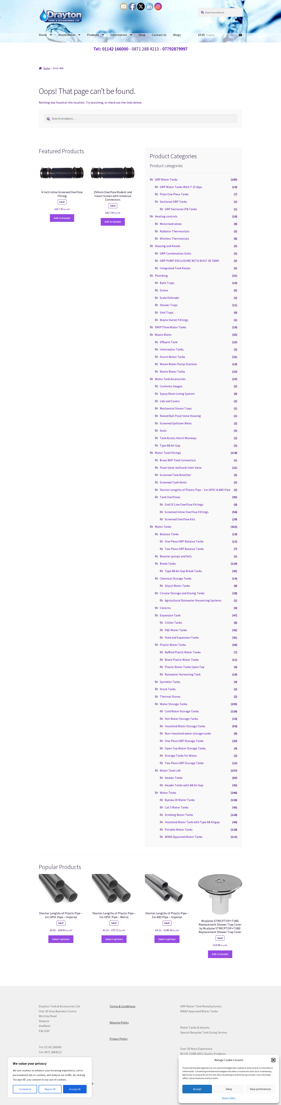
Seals (163, 430)
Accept (197, 1089)
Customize (25, 1089)
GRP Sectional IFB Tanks (181, 209)
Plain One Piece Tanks (174, 194)
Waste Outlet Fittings (174, 320)
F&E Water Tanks (176, 630)
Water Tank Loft (170, 770)
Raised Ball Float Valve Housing (180, 416)
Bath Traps (167, 283)
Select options (61, 939)
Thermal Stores (170, 696)
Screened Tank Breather (175, 475)
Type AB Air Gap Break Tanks (183, 571)
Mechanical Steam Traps (176, 408)
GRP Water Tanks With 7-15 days (181, 187)
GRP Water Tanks (166, 179)
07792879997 (175, 49)
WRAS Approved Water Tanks (183, 837)
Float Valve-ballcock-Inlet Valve (180, 467)
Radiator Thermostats (174, 231)
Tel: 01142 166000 (110, 49)
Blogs (177, 35)
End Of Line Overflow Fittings (184, 504)
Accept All (74, 1089)
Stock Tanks (168, 689)
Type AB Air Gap (170, 445)
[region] (50, 1077)
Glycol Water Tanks (177, 586)
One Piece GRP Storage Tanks (184, 741)
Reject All (50, 1089)
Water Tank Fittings (168, 453)
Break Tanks (168, 563)
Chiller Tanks (173, 622)
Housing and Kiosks (167, 246)
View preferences (260, 1089)
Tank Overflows (170, 497)
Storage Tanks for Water (181, 755)
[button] (273, 1060)
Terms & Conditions (122, 1006)
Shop (142, 35)
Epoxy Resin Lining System (177, 394)
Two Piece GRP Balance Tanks (184, 549)
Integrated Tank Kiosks (175, 268)
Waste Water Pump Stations (178, 364)
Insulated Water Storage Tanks (185, 726)
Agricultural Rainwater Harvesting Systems (193, 600)
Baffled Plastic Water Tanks (183, 652)
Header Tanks (174, 778)
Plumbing (161, 275)
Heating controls (166, 216)
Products (93, 35)
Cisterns (165, 608)
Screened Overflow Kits (180, 519)
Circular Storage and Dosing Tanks (182, 593)
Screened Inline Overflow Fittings (187, 512)
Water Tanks (163, 527)
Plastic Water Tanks (173, 645)
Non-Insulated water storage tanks (188, 733)
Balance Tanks (169, 534)
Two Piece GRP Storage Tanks (184, 763)
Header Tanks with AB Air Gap (184, 785)
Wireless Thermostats (174, 238)
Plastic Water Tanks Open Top (184, 667)
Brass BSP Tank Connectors (178, 460)
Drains (164, 290)
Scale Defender (169, 298)
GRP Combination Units (175, 253)
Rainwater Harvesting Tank (183, 674)
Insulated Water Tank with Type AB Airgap (192, 822)
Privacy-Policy (229, 1097)
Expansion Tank (170, 615)
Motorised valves (171, 224)
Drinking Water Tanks (179, 815)
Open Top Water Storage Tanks (185, 748)
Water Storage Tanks (173, 704)
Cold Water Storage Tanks (182, 711)
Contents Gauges (171, 386)
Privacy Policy (119, 1039)
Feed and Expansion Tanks (182, 637)
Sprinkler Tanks (170, 682)
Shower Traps (169, 305)
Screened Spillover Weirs (176, 423)
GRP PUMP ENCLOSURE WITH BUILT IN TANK (189, 261)
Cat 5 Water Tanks (176, 807)
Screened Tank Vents (173, 482)
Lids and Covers (170, 401)
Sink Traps (166, 312)
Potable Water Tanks (178, 829)
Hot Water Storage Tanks (181, 719)
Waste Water (66, 35)
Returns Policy (119, 1022)
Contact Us (159, 35)
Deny (229, 1089)
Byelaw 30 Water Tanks (180, 800)
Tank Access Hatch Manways (178, 438)
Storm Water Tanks (172, 357)
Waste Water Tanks (172, 371)
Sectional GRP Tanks (173, 201)
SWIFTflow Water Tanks (170, 327)
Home (43, 35)
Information (118, 35)
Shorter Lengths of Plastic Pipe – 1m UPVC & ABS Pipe (195, 490)
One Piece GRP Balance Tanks (184, 541)
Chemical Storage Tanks (176, 578)
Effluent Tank (168, 342)
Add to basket (62, 218)
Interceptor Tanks (172, 349)
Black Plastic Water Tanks (182, 660)
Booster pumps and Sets (176, 556)
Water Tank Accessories (170, 379)
